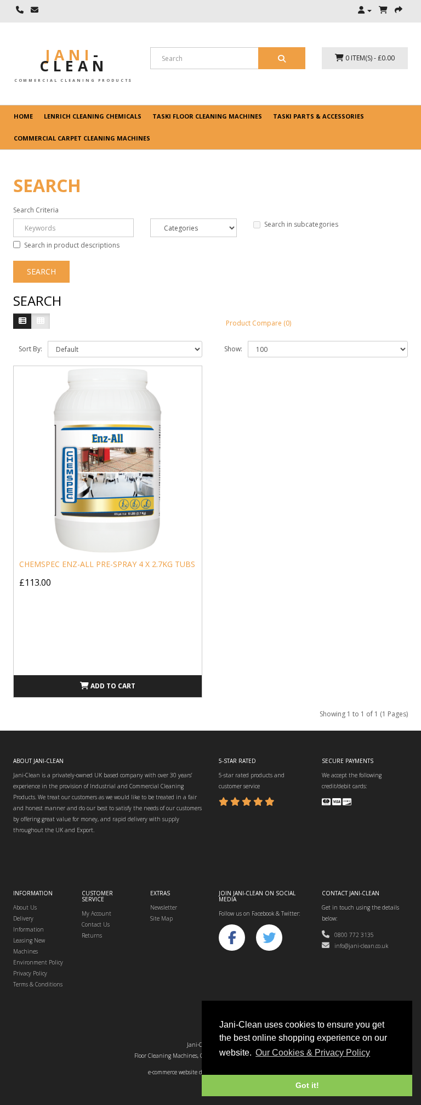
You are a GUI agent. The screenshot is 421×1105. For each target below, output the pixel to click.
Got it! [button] (307, 1085)
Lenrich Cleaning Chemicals (92, 116)
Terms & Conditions (37, 984)
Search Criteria (36, 210)
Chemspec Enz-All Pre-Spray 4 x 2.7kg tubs (107, 564)
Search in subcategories (301, 224)
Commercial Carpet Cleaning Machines (82, 138)
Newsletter (163, 907)
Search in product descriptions (72, 245)
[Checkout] (398, 10)
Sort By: (30, 349)
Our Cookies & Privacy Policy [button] (312, 1052)
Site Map (161, 918)
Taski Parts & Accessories (318, 116)
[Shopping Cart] (383, 10)
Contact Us (96, 924)
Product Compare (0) (258, 323)
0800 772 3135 (351, 935)
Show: (233, 349)
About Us (25, 907)
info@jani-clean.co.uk (358, 946)
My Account (96, 913)
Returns (92, 935)
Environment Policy (38, 962)
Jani (73, 60)
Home (23, 116)
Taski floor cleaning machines (207, 116)
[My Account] (365, 10)
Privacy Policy (30, 973)
